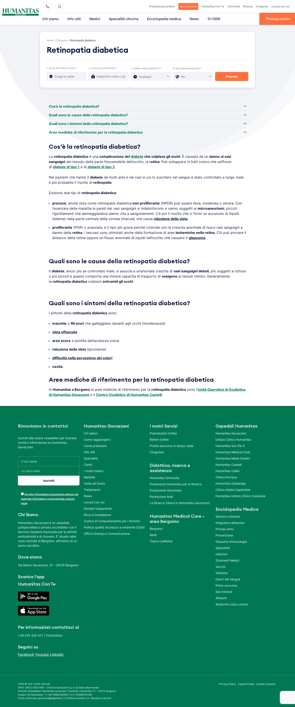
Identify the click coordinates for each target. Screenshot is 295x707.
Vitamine (222, 573)
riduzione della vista (170, 219)
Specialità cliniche (123, 19)
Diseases (61, 40)
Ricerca (247, 6)
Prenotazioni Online (163, 433)
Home (50, 40)
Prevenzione (224, 535)
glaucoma (197, 238)
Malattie (89, 477)
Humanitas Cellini (227, 471)
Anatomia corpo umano (232, 604)
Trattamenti (92, 490)
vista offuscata (64, 332)
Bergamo (156, 528)
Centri (88, 464)
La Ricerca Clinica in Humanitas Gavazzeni (179, 503)
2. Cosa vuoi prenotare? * (103, 68)
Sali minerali (224, 592)
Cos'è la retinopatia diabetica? (74, 106)
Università (233, 6)
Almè (153, 535)
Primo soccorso (226, 585)
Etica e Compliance (97, 515)
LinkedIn (56, 654)
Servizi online (188, 6)
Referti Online (159, 439)
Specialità (91, 458)
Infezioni (221, 554)
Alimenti (221, 598)
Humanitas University (164, 478)
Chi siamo (50, 19)
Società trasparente (98, 508)
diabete (137, 156)
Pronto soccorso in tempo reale (171, 446)
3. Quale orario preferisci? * (146, 68)
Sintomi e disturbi (228, 516)
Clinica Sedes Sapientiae (233, 490)
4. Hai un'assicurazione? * (187, 68)
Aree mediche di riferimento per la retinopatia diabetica (96, 132)
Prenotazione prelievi (162, 6)
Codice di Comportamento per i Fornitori (112, 521)
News (194, 19)
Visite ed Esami (94, 483)
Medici (94, 19)
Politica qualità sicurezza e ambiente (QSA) (114, 527)
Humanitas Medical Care (233, 452)
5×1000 (214, 19)
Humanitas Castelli (228, 464)
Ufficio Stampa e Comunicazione (107, 533)
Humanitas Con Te (213, 6)
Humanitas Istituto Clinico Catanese (240, 496)
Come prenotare (95, 446)
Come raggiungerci (97, 439)
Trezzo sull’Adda (161, 541)
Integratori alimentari (230, 523)
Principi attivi (225, 529)
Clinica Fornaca (226, 477)
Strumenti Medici (227, 560)
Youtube (42, 654)
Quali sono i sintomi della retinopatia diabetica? (88, 123)
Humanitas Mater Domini (233, 458)
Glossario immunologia (231, 541)
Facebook (26, 654)
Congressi (262, 6)
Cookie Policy (246, 684)
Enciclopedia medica (164, 19)
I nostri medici (93, 471)
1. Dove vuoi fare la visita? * (62, 68)
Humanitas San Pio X (230, 446)
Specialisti (223, 548)
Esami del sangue (228, 579)
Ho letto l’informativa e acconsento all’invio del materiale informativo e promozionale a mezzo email (49, 499)
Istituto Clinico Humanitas (233, 439)
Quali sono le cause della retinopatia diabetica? (88, 115)
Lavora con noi (280, 6)
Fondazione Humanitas (166, 490)
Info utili (74, 19)
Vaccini (220, 566)
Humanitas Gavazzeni (231, 433)
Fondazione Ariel (161, 496)
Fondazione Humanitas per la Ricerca (176, 484)
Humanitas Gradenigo (231, 483)
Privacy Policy (227, 684)
